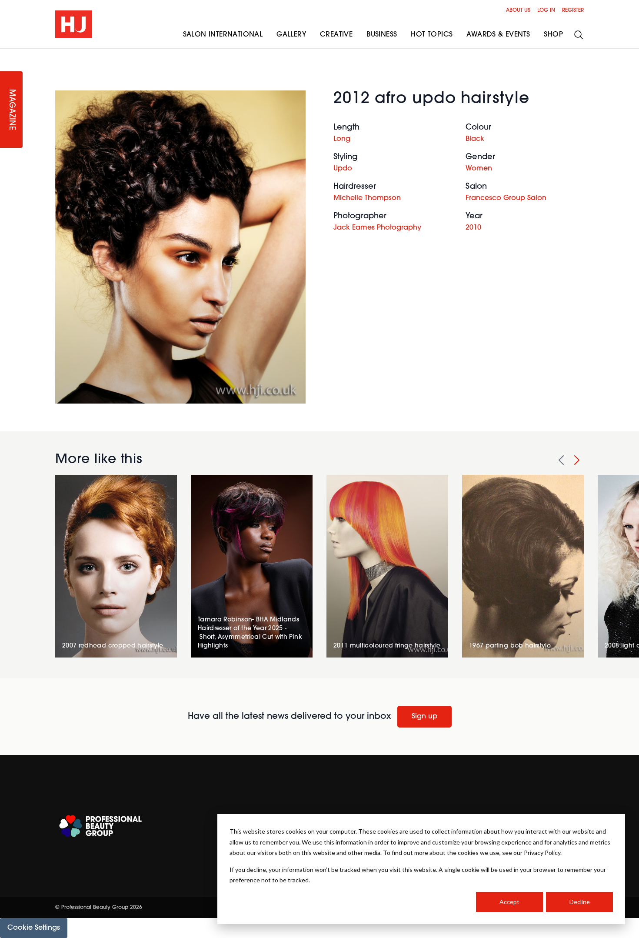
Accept (509, 901)
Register (573, 10)
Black (475, 139)
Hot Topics (432, 34)
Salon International (223, 34)
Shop (553, 34)
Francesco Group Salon (506, 198)
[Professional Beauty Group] (100, 826)
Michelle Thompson (367, 198)
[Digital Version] (7, 53)
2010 (473, 227)
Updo (342, 168)
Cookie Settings (33, 928)
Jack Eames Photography (377, 227)
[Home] (73, 24)
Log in (546, 10)
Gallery (291, 34)
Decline (579, 901)
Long (341, 139)
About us (518, 10)
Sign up (424, 716)
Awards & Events (498, 34)
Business (381, 34)
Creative (336, 34)
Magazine (11, 109)
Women (479, 168)
